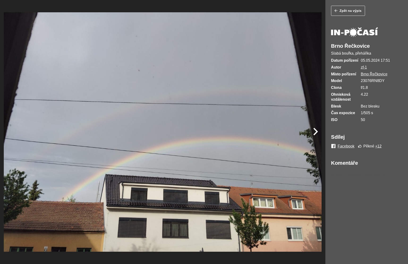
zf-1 (364, 67)
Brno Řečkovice (374, 74)
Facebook (346, 146)
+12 (378, 146)
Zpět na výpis (350, 11)
